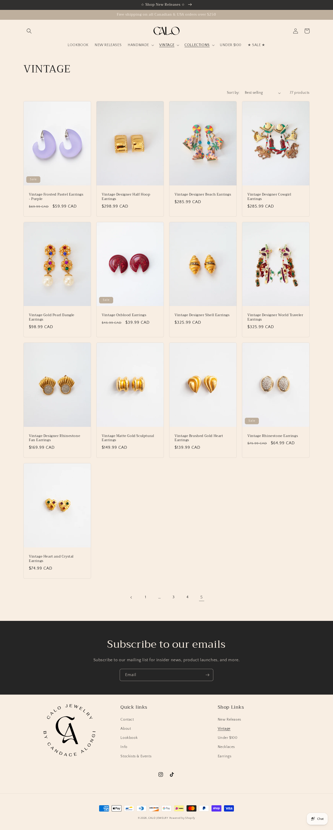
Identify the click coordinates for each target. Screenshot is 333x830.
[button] (29, 31)
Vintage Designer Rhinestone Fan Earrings (54, 438)
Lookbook (129, 738)
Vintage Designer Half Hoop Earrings (126, 196)
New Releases (229, 719)
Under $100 (228, 738)
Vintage (224, 729)
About (125, 729)
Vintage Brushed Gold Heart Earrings (199, 438)
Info (123, 747)
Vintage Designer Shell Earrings (202, 315)
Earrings (225, 756)
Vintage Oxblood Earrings (124, 315)
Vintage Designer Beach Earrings (203, 194)
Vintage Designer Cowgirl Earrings (269, 196)
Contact (127, 719)
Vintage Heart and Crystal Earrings (51, 558)
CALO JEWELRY (158, 818)
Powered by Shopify (182, 818)
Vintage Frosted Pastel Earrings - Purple (56, 196)
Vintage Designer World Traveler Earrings (275, 317)
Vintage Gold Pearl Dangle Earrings (51, 317)
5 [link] (201, 597)
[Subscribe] (207, 675)
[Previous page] (131, 597)
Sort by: (233, 93)
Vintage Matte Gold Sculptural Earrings (128, 438)
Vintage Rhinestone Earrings (272, 436)
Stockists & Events (135, 756)
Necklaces (226, 747)
